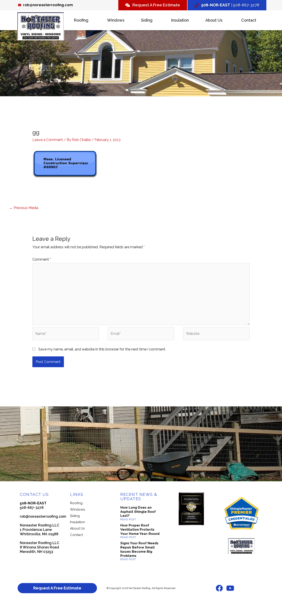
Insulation (180, 20)
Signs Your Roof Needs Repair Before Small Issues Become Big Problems (139, 549)
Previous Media (23, 208)
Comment (41, 259)
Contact (248, 20)
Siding (146, 20)
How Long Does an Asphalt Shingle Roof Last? (138, 512)
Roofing (81, 20)
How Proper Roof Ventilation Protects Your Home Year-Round (140, 529)
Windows (115, 20)
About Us (214, 20)
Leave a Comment (47, 140)
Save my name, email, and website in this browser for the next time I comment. (102, 349)
